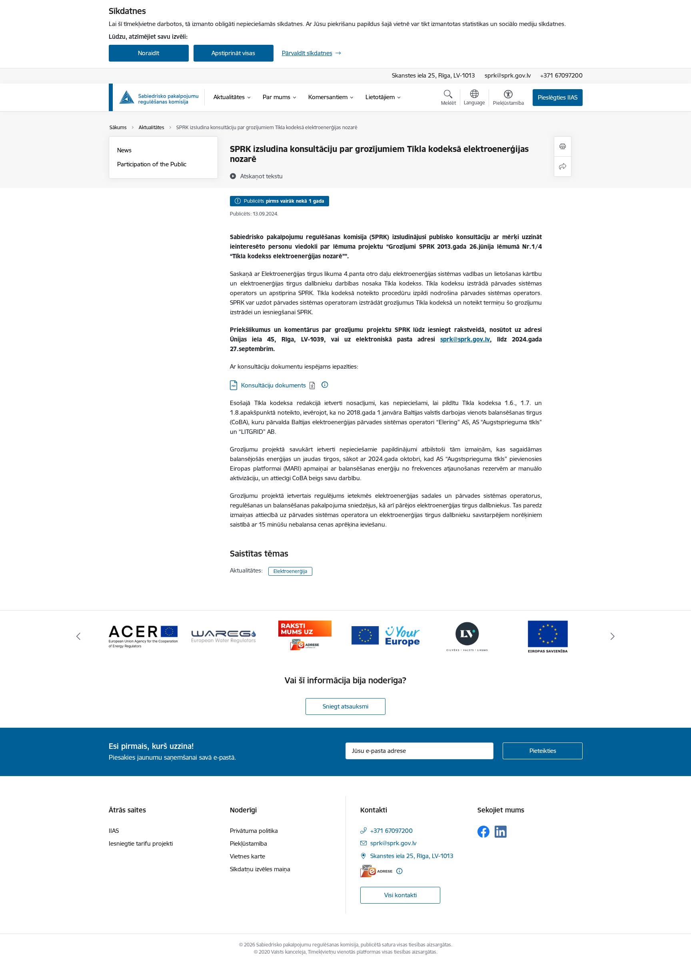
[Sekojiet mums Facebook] (483, 832)
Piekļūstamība (248, 843)
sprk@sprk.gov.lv (508, 75)
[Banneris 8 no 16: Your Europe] (385, 636)
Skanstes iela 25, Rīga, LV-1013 (433, 75)
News (124, 150)
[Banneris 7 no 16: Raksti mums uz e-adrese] (305, 636)
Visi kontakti (400, 895)
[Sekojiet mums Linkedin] (501, 832)
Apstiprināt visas (233, 53)
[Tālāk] (613, 637)
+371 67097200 (561, 75)
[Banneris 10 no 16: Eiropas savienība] (548, 636)
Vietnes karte (247, 856)
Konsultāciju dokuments (273, 385)
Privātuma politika (254, 830)
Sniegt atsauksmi (345, 706)
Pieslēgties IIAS (557, 97)
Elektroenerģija (290, 571)
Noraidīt (148, 53)
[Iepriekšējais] (78, 637)
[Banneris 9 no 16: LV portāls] (467, 636)
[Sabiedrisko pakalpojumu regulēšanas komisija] (159, 97)
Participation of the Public (151, 164)
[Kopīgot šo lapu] (562, 166)
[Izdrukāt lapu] (562, 146)
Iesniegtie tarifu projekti (141, 843)
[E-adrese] (376, 871)
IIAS (114, 830)
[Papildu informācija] (325, 384)
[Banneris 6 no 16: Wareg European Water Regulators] (224, 636)
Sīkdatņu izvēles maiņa (260, 869)
